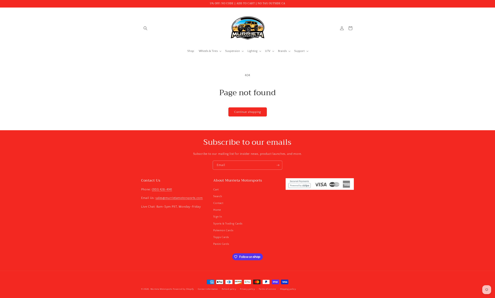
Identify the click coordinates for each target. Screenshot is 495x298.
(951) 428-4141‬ (162, 189)
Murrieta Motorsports (161, 289)
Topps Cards (221, 237)
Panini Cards (221, 243)
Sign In (217, 216)
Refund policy (229, 289)
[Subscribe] (278, 165)
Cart (215, 189)
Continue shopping (247, 112)
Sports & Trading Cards (227, 223)
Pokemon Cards (223, 230)
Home (217, 209)
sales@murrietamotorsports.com (179, 198)
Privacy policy (247, 289)
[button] (145, 28)
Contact (218, 203)
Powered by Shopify (183, 289)
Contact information (208, 289)
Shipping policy (288, 289)
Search (217, 196)
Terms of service (267, 289)
